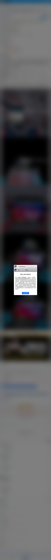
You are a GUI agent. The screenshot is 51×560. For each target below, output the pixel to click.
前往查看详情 (25, 293)
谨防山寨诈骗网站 (25, 274)
